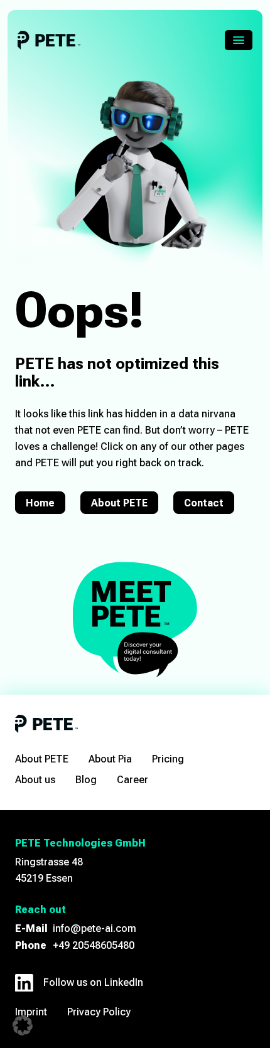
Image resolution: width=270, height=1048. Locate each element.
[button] (22, 1025)
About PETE (119, 503)
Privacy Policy (99, 1012)
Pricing (168, 759)
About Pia (110, 759)
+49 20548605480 (93, 945)
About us (35, 780)
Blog (86, 780)
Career (132, 780)
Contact (204, 503)
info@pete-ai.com (94, 928)
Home (40, 503)
